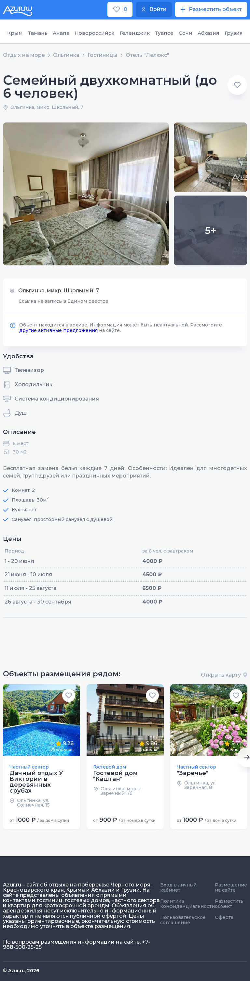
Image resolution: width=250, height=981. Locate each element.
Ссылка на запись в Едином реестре (63, 301)
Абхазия (208, 33)
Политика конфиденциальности (187, 903)
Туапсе (164, 33)
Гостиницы (103, 55)
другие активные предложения (58, 330)
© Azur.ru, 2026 (21, 970)
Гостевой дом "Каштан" (115, 776)
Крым (15, 33)
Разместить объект (229, 903)
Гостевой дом (109, 767)
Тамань (38, 33)
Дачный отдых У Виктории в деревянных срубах (36, 782)
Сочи (185, 33)
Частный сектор (29, 767)
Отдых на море (24, 55)
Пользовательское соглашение (183, 919)
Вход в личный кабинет (178, 887)
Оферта (224, 917)
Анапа (61, 33)
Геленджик (135, 33)
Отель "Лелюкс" (147, 55)
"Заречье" (192, 773)
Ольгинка (66, 55)
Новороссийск (94, 33)
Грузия (234, 33)
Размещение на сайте (231, 887)
